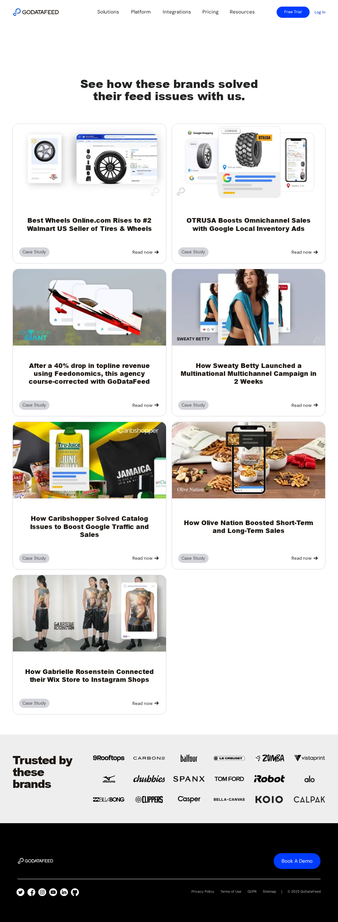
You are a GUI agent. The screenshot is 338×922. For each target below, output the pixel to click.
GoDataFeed (310, 891)
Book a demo (297, 861)
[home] (36, 12)
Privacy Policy (202, 891)
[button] (108, 12)
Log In (320, 12)
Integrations (177, 12)
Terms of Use (230, 891)
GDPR (252, 891)
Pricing (210, 12)
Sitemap (269, 891)
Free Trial (293, 11)
